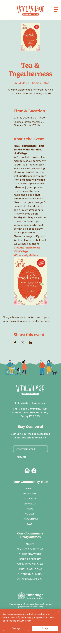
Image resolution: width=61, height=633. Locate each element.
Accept (45, 628)
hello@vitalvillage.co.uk (30, 403)
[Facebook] (33, 470)
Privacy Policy (24, 620)
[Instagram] (27, 470)
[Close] (56, 613)
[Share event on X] (22, 342)
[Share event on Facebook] (15, 342)
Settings (16, 628)
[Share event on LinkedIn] (30, 342)
